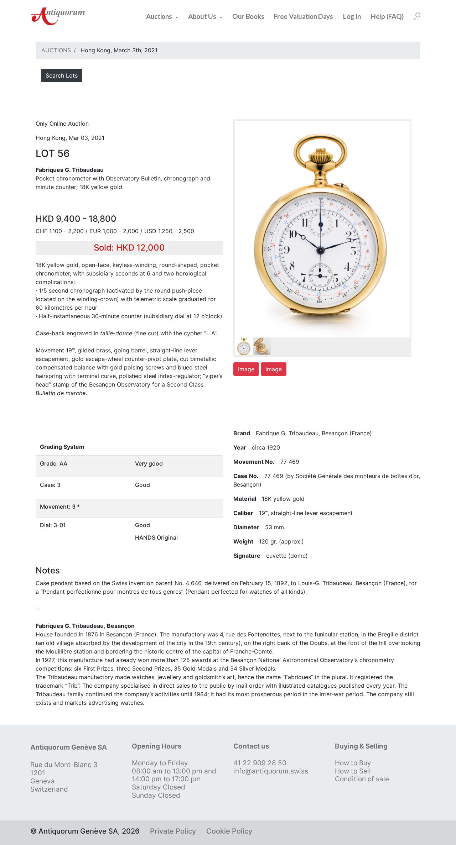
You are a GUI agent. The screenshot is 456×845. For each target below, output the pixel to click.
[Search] (417, 16)
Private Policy (173, 831)
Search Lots (62, 75)
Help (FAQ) (387, 16)
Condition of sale (362, 779)
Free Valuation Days (303, 16)
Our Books (248, 16)
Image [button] (246, 369)
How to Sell (353, 771)
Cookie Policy (229, 831)
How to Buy (353, 763)
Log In (352, 16)
